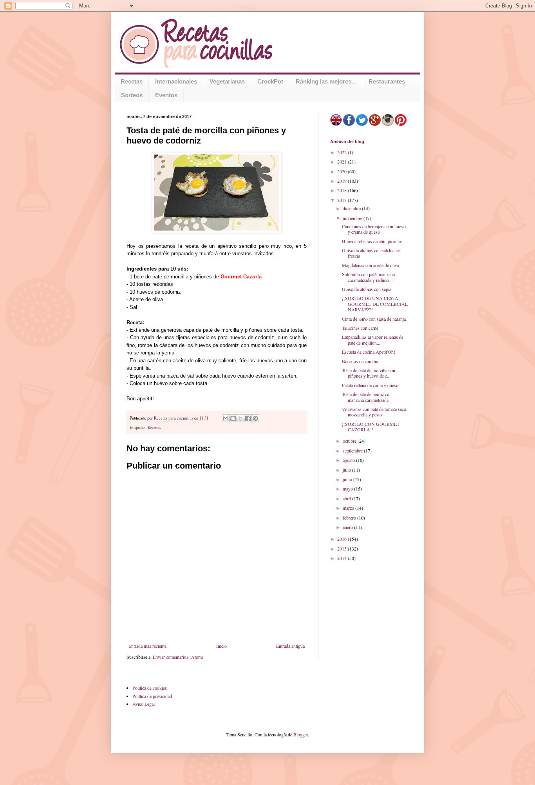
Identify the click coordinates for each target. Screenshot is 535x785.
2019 (342, 181)
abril (347, 498)
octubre (350, 441)
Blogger (300, 734)
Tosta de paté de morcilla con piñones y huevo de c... (368, 373)
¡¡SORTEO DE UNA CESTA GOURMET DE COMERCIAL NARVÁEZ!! (375, 304)
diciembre (352, 208)
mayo (348, 488)
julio (347, 470)
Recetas (132, 81)
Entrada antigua (290, 646)
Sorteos (132, 95)
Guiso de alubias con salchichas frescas (371, 253)
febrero (350, 517)
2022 (342, 152)
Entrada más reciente (147, 646)
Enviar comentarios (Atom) (178, 657)
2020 (342, 171)
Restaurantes (387, 81)
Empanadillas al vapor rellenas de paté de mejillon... (372, 339)
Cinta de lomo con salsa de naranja (374, 319)
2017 (342, 200)
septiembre (353, 450)
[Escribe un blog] (233, 418)
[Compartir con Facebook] (248, 418)
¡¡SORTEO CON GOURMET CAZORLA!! (370, 426)
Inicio (221, 646)
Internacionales (176, 81)
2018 (342, 190)
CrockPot (270, 81)
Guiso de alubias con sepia (366, 289)
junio (348, 479)
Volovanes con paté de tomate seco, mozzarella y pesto (374, 412)
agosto (349, 460)
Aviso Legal (143, 704)
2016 (342, 539)
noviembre (353, 218)
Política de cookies (149, 688)
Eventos (166, 95)
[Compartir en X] (240, 418)
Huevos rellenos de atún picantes (372, 241)
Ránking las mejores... (326, 81)
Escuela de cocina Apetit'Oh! (368, 352)
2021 (342, 161)
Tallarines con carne (360, 328)
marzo (349, 508)
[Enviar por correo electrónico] (226, 418)
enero (348, 527)
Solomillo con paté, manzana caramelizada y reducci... (368, 277)
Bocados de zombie (360, 361)
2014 (342, 558)
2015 (342, 548)
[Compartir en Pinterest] (255, 418)
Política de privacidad (152, 696)
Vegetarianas (227, 81)
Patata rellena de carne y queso (370, 385)
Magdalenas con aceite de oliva (370, 265)
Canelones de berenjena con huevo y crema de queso (374, 229)
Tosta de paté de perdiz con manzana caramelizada (367, 397)
